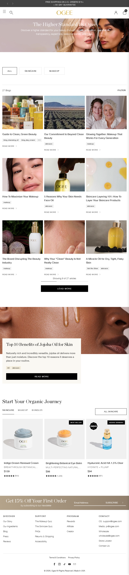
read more (42, 376)
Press (5, 536)
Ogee (53, 571)
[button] (7, 3)
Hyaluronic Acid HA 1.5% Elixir (105, 462)
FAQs (37, 531)
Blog (5, 531)
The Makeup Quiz (43, 521)
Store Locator (105, 540)
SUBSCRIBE (112, 502)
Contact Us (104, 545)
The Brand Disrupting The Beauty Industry (21, 260)
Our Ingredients (10, 526)
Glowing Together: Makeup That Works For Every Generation (104, 136)
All (10, 71)
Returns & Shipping (44, 536)
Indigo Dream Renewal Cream (21, 462)
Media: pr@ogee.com (109, 526)
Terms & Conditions (57, 557)
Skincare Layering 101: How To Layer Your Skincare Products (103, 198)
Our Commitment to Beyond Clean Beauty (64, 136)
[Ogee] (64, 13)
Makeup (54, 71)
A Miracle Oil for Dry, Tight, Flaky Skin (104, 260)
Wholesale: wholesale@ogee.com (109, 533)
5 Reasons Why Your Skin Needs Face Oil (62, 198)
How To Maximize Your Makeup (20, 196)
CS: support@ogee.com (110, 521)
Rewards (71, 521)
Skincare (30, 71)
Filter (122, 90)
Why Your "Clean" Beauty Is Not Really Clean (62, 260)
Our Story (7, 521)
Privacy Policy (74, 557)
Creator (70, 531)
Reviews (7, 541)
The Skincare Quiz (43, 526)
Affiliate (70, 526)
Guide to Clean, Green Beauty (19, 134)
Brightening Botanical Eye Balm (64, 463)
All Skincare (111, 411)
